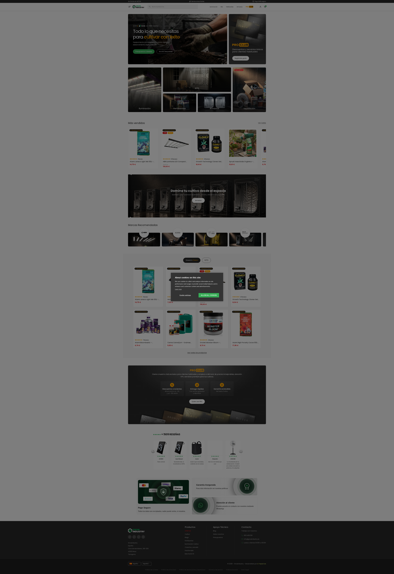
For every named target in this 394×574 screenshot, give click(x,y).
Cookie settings (185, 295)
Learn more (178, 289)
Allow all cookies (209, 295)
